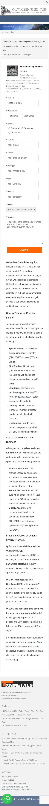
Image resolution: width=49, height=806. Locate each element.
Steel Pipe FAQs (8, 734)
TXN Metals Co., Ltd (21, 799)
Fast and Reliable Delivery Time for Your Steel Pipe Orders (23, 764)
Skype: (8, 179)
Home (6, 32)
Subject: (10, 98)
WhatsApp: (10, 166)
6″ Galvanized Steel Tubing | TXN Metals (16, 715)
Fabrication (33, 646)
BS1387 (25, 397)
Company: (10, 192)
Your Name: (11, 111)
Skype (46, 2)
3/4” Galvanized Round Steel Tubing (14, 726)
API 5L (17, 397)
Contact (10, 659)
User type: (10, 124)
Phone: (9, 153)
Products (5, 706)
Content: (10, 217)
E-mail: (10, 140)
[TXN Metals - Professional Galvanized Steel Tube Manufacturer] (24, 10)
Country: (9, 205)
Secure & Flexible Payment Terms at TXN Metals (19, 760)
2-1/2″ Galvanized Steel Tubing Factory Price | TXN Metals (22, 711)
